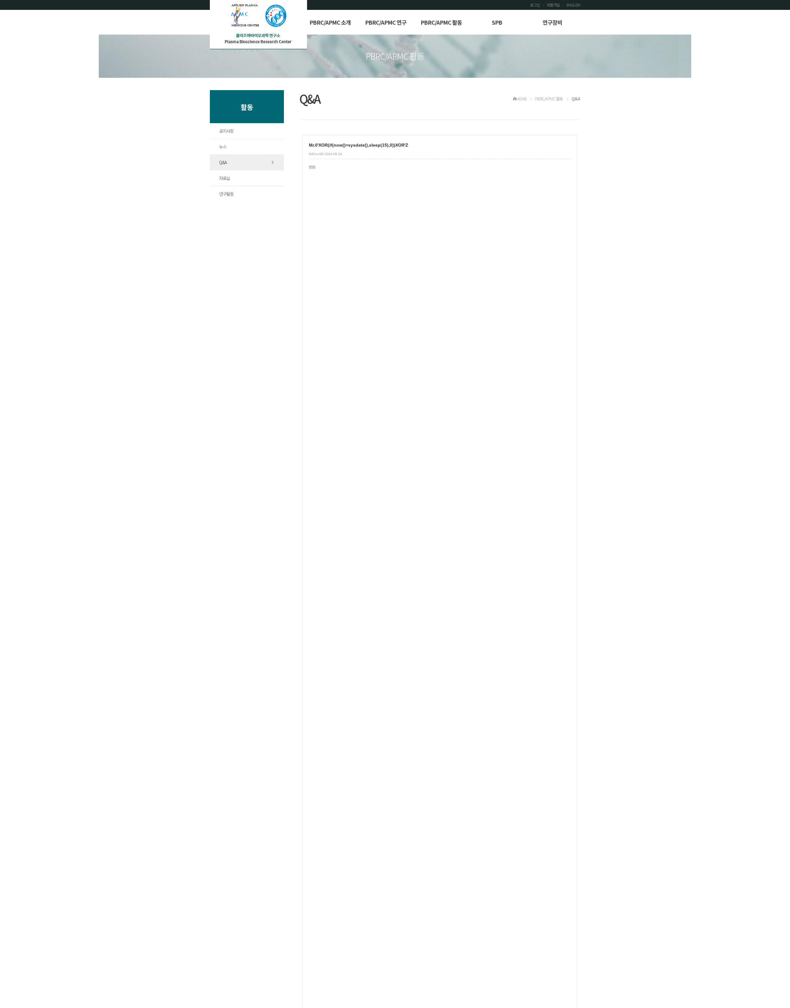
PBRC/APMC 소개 (330, 22)
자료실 (224, 178)
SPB (497, 22)
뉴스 (222, 147)
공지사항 (226, 131)
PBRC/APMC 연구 (385, 22)
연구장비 (552, 22)
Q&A (223, 162)
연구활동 (226, 194)
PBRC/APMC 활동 (441, 22)
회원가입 (553, 4)
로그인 (535, 4)
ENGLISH (573, 4)
